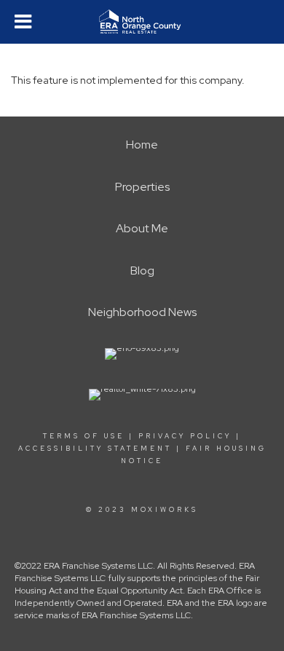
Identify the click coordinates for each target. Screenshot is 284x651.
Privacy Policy (185, 436)
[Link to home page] (141, 22)
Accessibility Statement (95, 448)
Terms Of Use (84, 436)
